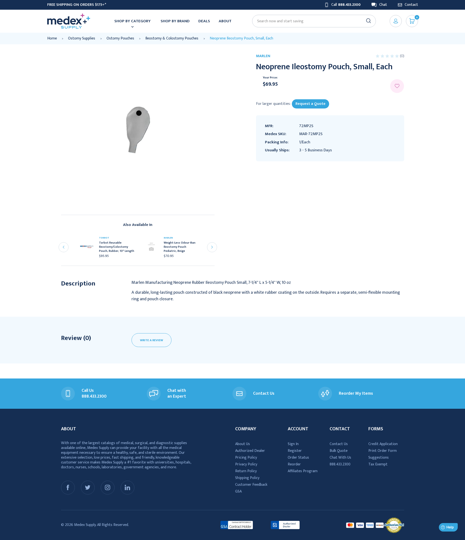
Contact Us (339, 444)
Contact (411, 5)
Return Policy (246, 471)
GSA (238, 491)
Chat (383, 5)
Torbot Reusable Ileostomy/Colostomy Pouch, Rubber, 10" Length (116, 247)
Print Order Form (382, 450)
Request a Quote (310, 103)
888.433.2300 (340, 464)
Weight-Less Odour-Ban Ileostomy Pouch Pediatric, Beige (179, 247)
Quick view (88, 248)
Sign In (293, 444)
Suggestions (378, 457)
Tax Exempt (378, 464)
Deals (204, 21)
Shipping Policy (247, 478)
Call (346, 5)
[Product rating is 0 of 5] (388, 56)
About (225, 21)
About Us (242, 444)
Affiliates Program (303, 471)
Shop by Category (132, 21)
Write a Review (151, 340)
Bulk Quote (339, 450)
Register (295, 450)
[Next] (212, 247)
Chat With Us (340, 457)
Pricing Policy (246, 457)
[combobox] (311, 21)
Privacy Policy (246, 464)
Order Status (298, 457)
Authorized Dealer (250, 450)
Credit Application (383, 444)
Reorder (294, 464)
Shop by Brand (175, 21)
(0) (402, 56)
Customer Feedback (251, 484)
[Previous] (64, 247)
